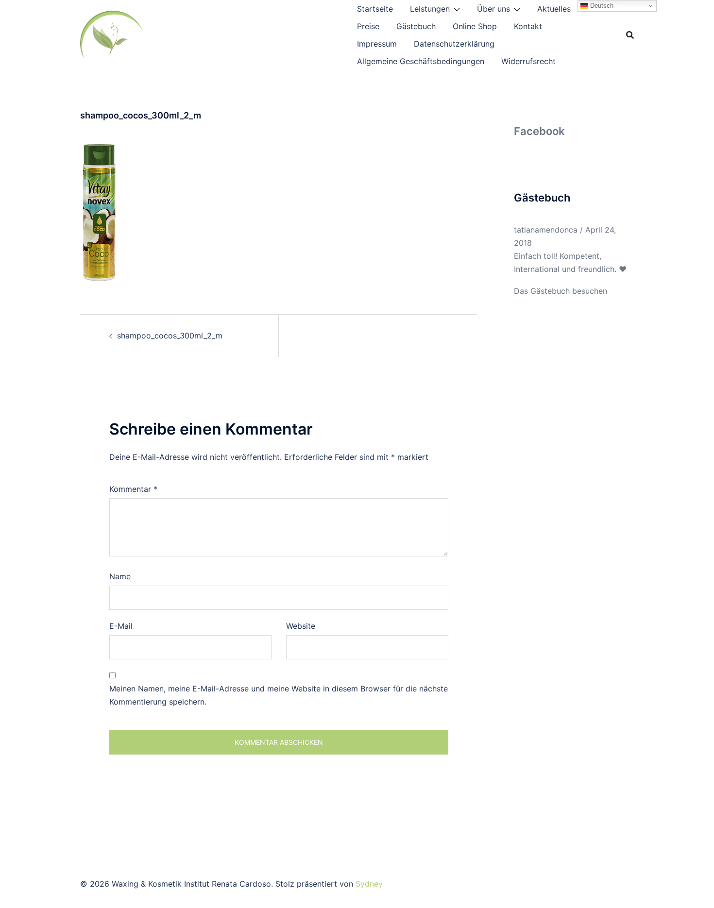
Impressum (377, 44)
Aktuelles (554, 9)
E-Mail (121, 626)
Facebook (539, 131)
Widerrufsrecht (528, 61)
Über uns (493, 9)
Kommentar (133, 489)
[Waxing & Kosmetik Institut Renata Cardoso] (111, 34)
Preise (368, 26)
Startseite (375, 9)
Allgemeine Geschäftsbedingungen (420, 61)
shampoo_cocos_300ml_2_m (169, 335)
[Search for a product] (630, 35)
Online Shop (475, 26)
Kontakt (528, 26)
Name (120, 576)
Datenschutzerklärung (454, 44)
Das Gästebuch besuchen (560, 291)
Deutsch (600, 5)
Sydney (369, 884)
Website (300, 626)
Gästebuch (416, 26)
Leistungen (430, 9)
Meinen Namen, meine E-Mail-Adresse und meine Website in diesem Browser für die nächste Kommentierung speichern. (278, 695)
